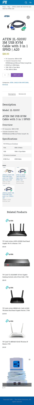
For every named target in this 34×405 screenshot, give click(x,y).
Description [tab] (12, 94)
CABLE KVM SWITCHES (21, 83)
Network (5, 85)
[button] (28, 17)
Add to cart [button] (17, 239)
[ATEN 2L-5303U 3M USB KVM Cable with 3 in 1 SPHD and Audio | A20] (8, 170)
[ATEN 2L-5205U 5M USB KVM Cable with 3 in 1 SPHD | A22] (8, 188)
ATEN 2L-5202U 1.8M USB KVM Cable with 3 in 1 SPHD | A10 (21, 177)
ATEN (11, 83)
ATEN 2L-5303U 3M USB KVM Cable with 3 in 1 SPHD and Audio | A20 (8, 177)
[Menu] (30, 2)
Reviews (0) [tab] (22, 94)
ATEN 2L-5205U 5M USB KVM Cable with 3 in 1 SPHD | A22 (8, 195)
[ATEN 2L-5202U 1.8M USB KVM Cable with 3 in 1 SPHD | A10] (22, 170)
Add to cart (16, 75)
